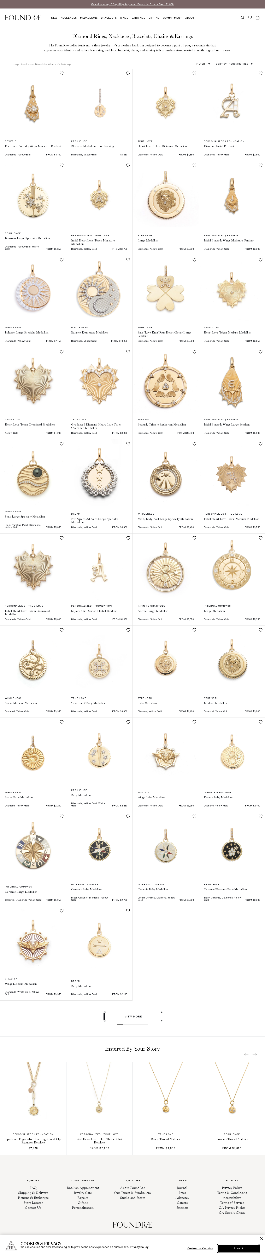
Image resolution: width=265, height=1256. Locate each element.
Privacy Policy (232, 1188)
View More (133, 1016)
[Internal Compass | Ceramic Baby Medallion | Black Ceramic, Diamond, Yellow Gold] (99, 845)
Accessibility (232, 1198)
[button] (243, 18)
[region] (132, 1245)
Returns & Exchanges (33, 1198)
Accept (238, 1248)
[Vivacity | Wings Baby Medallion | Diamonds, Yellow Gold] (166, 751)
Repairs (82, 1198)
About (190, 17)
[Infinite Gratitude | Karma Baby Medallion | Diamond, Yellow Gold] (232, 751)
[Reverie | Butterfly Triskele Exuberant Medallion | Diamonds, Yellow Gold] (166, 380)
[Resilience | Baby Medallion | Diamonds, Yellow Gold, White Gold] (99, 751)
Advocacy (182, 1198)
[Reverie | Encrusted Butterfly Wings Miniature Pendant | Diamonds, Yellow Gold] (33, 102)
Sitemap (182, 1208)
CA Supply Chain (232, 1213)
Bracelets (109, 17)
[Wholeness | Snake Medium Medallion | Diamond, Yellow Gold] (33, 659)
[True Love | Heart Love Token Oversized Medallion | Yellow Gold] (33, 380)
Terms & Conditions (232, 1193)
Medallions (89, 17)
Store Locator (33, 1203)
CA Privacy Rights (232, 1208)
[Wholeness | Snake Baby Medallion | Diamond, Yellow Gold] (33, 751)
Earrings (138, 17)
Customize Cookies (200, 1248)
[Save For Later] (61, 73)
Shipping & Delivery (33, 1193)
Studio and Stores (132, 1198)
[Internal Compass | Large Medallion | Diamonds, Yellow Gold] (232, 567)
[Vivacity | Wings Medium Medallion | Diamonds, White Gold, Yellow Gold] (33, 939)
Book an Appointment (83, 1188)
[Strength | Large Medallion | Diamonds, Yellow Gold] (166, 194)
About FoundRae (132, 1188)
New (54, 17)
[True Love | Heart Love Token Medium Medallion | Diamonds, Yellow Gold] (232, 288)
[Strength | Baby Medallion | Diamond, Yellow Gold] (166, 659)
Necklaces (69, 17)
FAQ (33, 1188)
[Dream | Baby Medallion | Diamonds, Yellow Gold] (99, 939)
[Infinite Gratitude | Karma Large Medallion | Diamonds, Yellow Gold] (166, 567)
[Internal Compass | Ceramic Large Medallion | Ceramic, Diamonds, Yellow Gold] (33, 845)
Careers (182, 1203)
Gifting (154, 17)
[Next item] (255, 1055)
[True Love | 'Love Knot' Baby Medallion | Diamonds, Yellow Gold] (99, 659)
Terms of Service (232, 1203)
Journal (182, 1188)
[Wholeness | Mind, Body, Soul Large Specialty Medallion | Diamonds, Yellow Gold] (166, 472)
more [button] (226, 50)
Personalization (83, 1208)
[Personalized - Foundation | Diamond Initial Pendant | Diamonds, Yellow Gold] (232, 102)
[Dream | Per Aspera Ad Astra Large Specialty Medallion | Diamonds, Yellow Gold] (99, 472)
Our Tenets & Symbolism (132, 1193)
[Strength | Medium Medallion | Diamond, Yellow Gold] (232, 659)
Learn (182, 1180)
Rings (124, 17)
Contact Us (33, 1208)
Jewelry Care (83, 1193)
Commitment (172, 17)
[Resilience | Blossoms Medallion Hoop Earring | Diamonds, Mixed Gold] (99, 102)
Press (182, 1193)
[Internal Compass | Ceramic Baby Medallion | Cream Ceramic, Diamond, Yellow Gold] (166, 845)
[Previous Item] (246, 1055)
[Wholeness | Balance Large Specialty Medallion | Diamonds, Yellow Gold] (33, 288)
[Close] (261, 1238)
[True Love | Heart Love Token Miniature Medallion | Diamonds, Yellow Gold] (166, 102)
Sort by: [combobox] (232, 64)
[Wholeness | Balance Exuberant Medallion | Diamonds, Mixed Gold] (99, 288)
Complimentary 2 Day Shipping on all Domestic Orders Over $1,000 (132, 4)
